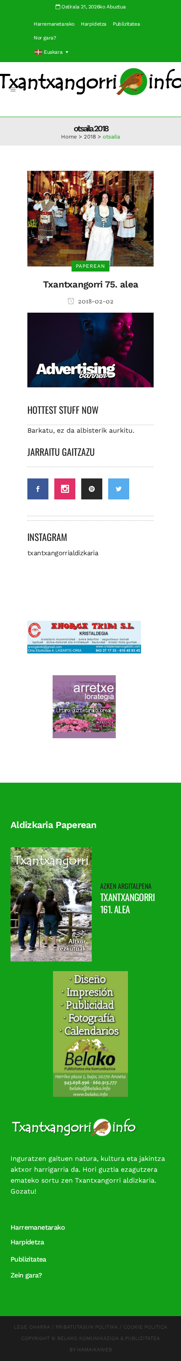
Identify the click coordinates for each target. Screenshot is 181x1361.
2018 (90, 136)
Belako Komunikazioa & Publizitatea (108, 1338)
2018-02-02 (95, 301)
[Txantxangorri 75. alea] (90, 218)
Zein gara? (26, 1275)
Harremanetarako (54, 24)
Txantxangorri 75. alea (90, 284)
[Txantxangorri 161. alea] (51, 904)
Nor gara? (45, 38)
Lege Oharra (32, 1327)
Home (69, 136)
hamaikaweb (94, 1350)
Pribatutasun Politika (87, 1327)
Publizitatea (126, 24)
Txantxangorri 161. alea (127, 903)
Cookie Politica (145, 1327)
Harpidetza (93, 24)
